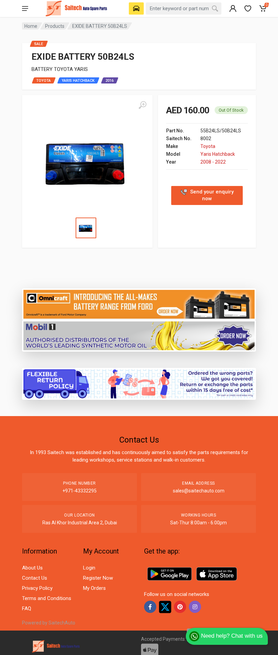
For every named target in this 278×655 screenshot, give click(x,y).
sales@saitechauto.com (198, 490)
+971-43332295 (79, 490)
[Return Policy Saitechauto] (139, 383)
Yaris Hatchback (217, 154)
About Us (32, 568)
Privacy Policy (37, 588)
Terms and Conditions (46, 598)
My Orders (94, 588)
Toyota (207, 146)
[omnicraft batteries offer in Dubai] (139, 303)
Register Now (98, 578)
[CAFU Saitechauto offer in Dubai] (139, 335)
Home (30, 26)
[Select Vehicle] (136, 8)
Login (89, 568)
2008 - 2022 (213, 162)
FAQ (26, 608)
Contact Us (34, 578)
